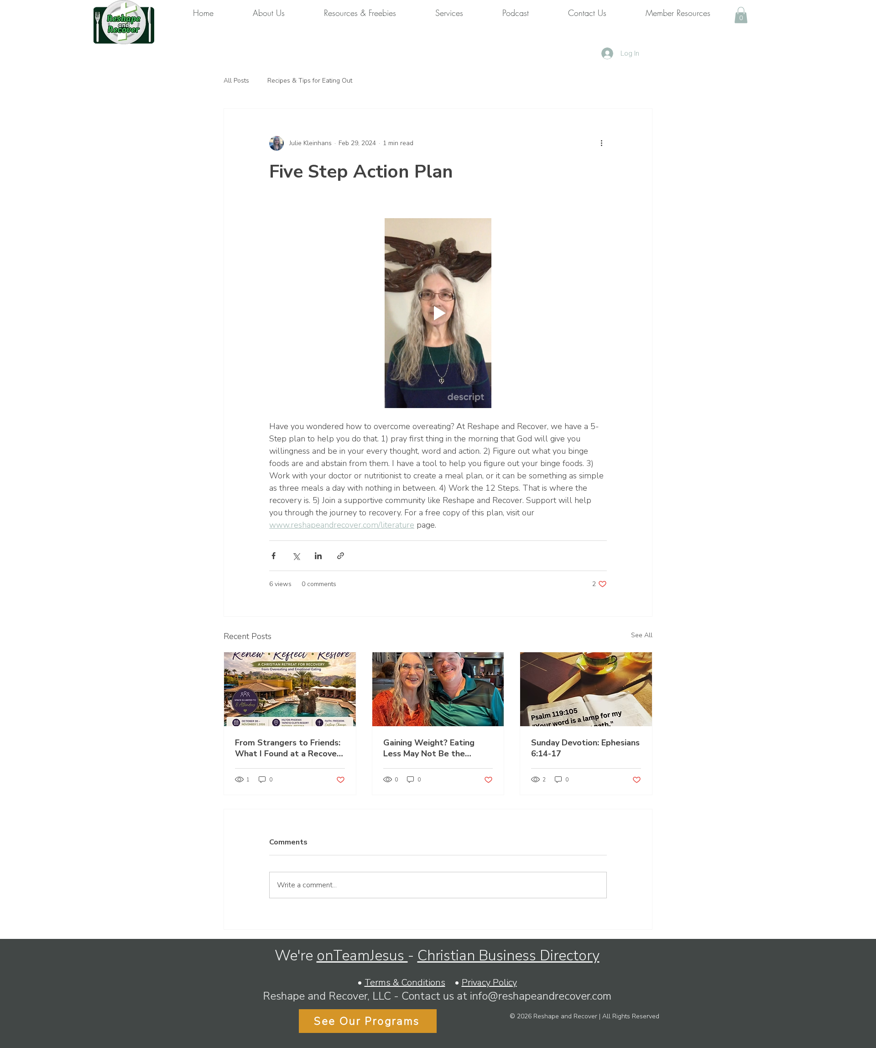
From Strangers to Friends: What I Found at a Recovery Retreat (289, 748)
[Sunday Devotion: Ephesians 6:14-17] (586, 689)
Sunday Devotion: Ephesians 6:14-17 (585, 748)
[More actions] (601, 143)
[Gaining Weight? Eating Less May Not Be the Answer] (438, 689)
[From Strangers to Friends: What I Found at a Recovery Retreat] (290, 689)
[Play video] (438, 313)
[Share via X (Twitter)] (296, 555)
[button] (741, 15)
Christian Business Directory (508, 955)
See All (641, 635)
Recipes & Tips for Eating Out (309, 80)
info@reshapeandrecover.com (540, 996)
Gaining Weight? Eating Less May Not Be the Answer (428, 748)
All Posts (236, 80)
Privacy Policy (489, 982)
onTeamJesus (362, 955)
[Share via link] (340, 555)
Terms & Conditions (405, 982)
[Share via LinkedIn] (318, 555)
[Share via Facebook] (273, 555)
